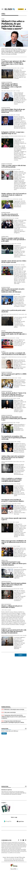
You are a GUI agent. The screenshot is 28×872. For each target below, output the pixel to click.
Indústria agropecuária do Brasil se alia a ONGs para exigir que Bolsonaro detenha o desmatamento (13, 631)
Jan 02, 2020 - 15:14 (14, 522)
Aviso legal (17, 857)
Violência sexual (4, 236)
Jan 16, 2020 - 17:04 (16, 503)
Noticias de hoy (21, 860)
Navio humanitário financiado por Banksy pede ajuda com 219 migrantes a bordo (13, 334)
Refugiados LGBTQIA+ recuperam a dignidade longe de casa (12, 133)
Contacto (4, 857)
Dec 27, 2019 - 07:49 (15, 546)
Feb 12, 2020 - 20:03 (15, 483)
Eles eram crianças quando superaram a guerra (13, 519)
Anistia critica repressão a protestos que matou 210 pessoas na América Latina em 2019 (13, 458)
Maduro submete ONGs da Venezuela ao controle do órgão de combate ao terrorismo (13, 195)
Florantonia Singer (5, 199)
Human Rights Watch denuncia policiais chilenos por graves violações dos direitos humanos (13, 585)
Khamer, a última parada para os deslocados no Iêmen (11, 606)
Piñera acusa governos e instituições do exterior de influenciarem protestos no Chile (13, 542)
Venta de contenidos (10, 857)
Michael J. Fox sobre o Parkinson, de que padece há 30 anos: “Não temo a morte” (12, 25)
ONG (3, 14)
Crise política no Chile (6, 581)
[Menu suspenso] (2, 9)
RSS (14, 860)
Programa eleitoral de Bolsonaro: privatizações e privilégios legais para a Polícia (12, 721)
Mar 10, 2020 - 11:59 (15, 441)
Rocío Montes (4, 546)
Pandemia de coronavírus (6, 82)
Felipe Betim (3, 294)
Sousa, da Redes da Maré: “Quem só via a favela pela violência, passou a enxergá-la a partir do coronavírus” (13, 394)
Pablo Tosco (4, 264)
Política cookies (22, 857)
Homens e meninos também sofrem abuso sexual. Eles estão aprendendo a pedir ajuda (13, 240)
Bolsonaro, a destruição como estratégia (14, 709)
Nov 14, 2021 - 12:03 (19, 68)
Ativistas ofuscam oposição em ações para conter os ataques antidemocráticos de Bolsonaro (12, 290)
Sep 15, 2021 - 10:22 (15, 114)
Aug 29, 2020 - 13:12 (14, 338)
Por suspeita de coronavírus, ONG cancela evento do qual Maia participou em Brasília (13, 438)
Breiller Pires (4, 243)
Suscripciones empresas (8, 860)
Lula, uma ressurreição (10, 712)
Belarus (3, 59)
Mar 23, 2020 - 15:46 (15, 422)
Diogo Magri (3, 114)
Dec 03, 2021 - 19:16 (16, 48)
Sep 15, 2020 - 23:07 (15, 294)
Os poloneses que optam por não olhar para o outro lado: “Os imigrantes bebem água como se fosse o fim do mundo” (13, 63)
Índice (17, 860)
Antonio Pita (4, 68)
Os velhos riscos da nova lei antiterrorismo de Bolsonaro (10, 215)
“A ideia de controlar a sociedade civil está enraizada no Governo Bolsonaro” (13, 354)
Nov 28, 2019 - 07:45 (17, 567)
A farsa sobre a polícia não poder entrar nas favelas (13, 311)
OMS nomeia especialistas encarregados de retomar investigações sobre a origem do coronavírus (11, 86)
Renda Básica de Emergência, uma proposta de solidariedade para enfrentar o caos (13, 419)
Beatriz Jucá (4, 169)
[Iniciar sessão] (25, 9)
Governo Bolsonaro (5, 107)
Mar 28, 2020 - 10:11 (15, 398)
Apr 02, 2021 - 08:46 (13, 218)
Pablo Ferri (3, 567)
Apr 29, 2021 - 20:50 (15, 169)
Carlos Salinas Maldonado (7, 461)
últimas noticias (5, 706)
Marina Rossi (11, 357)
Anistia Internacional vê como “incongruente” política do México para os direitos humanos (13, 563)
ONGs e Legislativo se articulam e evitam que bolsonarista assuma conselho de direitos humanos (11, 480)
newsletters (4, 728)
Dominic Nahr (4, 522)
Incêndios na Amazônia (6, 628)
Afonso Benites (4, 357)
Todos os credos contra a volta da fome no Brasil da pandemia (13, 166)
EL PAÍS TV (3, 351)
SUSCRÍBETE (20, 9)
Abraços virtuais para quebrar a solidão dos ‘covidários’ (13, 374)
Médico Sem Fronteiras (6, 604)
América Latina (4, 560)
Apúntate (4, 733)
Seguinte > (20, 654)
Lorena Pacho (4, 338)
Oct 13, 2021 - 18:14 (15, 90)
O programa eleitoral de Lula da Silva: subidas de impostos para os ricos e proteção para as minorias (13, 717)
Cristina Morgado (5, 48)
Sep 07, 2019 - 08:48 (21, 635)
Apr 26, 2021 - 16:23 (17, 199)
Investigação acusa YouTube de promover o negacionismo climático (12, 500)
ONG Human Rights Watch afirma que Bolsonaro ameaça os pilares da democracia (13, 111)
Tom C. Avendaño (4, 136)
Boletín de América (6, 789)
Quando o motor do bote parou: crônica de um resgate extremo (13, 261)
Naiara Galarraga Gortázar (7, 635)
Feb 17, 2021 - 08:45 (20, 264)
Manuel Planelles (5, 503)
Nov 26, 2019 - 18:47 (18, 588)
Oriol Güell (3, 90)
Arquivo (3, 802)
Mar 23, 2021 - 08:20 (16, 243)
